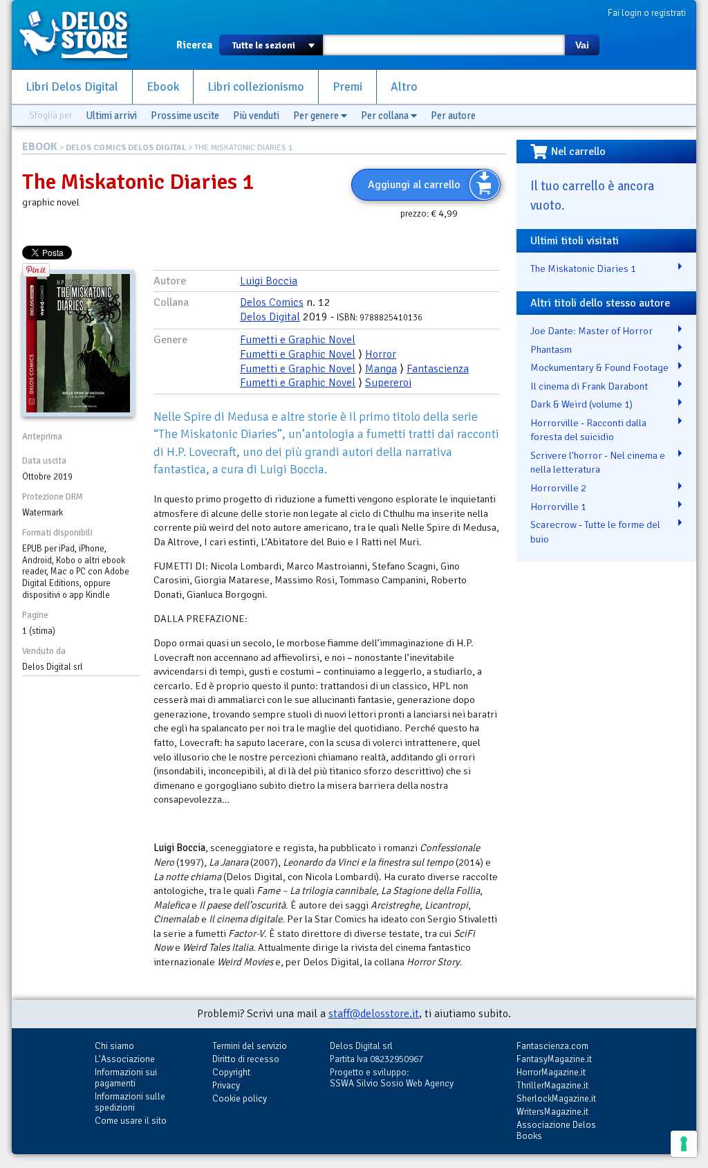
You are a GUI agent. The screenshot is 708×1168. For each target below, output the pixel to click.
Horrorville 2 (558, 488)
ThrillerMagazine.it (552, 1085)
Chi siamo (114, 1046)
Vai (582, 45)
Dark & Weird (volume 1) (581, 404)
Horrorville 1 (558, 506)
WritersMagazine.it (552, 1111)
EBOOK (39, 147)
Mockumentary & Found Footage (599, 367)
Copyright (231, 1072)
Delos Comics (272, 302)
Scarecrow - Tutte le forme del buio (595, 531)
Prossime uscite (185, 115)
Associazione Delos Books (556, 1130)
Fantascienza (438, 369)
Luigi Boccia (268, 281)
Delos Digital (270, 317)
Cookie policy (239, 1098)
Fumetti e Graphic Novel (297, 340)
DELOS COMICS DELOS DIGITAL (126, 148)
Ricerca (194, 45)
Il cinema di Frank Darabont (589, 386)
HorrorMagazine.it (551, 1072)
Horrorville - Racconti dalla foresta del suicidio (588, 430)
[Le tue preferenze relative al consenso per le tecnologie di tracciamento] (684, 1144)
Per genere (317, 115)
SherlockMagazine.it (556, 1098)
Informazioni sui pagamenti (126, 1077)
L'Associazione (125, 1059)
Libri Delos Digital (72, 87)
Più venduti (256, 115)
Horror (380, 354)
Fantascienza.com (552, 1046)
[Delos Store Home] (81, 34)
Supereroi (388, 383)
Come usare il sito (131, 1120)
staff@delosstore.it (373, 1014)
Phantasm (551, 349)
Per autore (453, 115)
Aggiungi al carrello (414, 185)
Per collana (386, 115)
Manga (381, 369)
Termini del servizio (249, 1046)
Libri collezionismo (255, 87)
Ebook (163, 87)
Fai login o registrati (647, 13)
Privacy (226, 1085)
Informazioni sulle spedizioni (130, 1102)
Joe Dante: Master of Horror (591, 331)
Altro (404, 87)
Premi (347, 87)
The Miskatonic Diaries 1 (583, 268)
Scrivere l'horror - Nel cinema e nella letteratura (597, 462)
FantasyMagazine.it (554, 1059)
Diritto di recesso (245, 1059)
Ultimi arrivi (111, 115)
